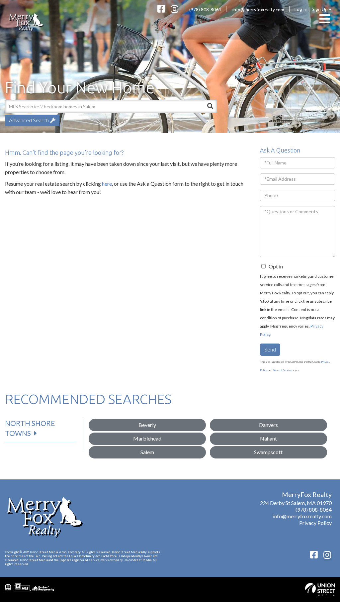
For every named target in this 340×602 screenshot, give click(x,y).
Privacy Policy (315, 523)
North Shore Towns (30, 428)
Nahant (268, 438)
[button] (210, 106)
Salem (147, 452)
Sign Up (320, 9)
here (107, 183)
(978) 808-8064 (205, 9)
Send (270, 349)
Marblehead (147, 438)
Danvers (268, 425)
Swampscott (268, 452)
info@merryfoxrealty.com (258, 9)
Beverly (147, 425)
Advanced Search (29, 120)
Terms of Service (282, 370)
